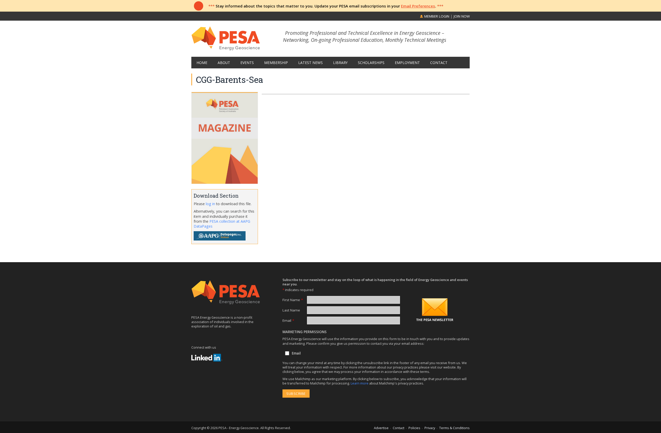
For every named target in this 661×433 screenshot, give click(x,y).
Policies (414, 428)
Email (288, 320)
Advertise (381, 428)
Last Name (291, 310)
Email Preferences (418, 6)
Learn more (360, 383)
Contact (398, 428)
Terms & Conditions (454, 428)
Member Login (436, 16)
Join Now (462, 16)
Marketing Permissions (304, 332)
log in (210, 203)
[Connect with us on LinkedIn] (206, 358)
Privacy (429, 428)
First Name (292, 300)
